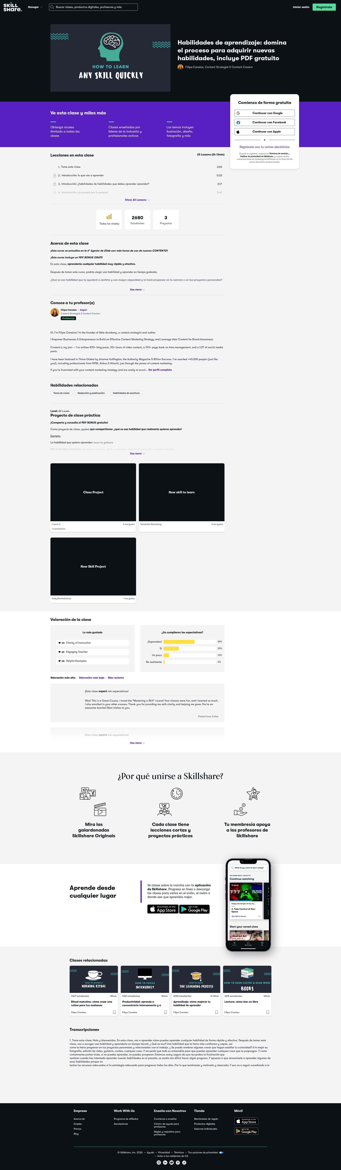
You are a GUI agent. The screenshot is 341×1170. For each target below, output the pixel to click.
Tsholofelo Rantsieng (151, 524)
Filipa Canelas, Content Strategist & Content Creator (219, 67)
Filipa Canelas (74, 310)
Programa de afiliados (126, 1119)
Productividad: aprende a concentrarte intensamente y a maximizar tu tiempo (141, 1005)
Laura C (56, 524)
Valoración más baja (91, 677)
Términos (179, 1152)
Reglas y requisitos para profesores (167, 1133)
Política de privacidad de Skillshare (256, 156)
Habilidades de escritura (126, 393)
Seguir (83, 310)
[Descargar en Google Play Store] (250, 1131)
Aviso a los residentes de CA (172, 1156)
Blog (76, 1134)
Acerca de (79, 1119)
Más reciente (115, 677)
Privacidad (164, 1152)
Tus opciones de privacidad (203, 1152)
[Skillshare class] (94, 979)
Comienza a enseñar (165, 1119)
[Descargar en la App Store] (161, 909)
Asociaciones (121, 1124)
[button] (41, 6)
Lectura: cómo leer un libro (241, 1001)
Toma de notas (61, 393)
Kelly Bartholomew (61, 598)
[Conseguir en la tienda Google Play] (195, 909)
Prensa (77, 1129)
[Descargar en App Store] (250, 1121)
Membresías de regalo (206, 1119)
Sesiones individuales (205, 1129)
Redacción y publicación (91, 393)
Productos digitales (204, 1124)
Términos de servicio (278, 154)
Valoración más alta (62, 677)
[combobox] (93, 7)
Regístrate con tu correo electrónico (265, 147)
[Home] (13, 7)
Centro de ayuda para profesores (166, 1125)
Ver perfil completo (160, 369)
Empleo (78, 1124)
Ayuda (150, 1152)
